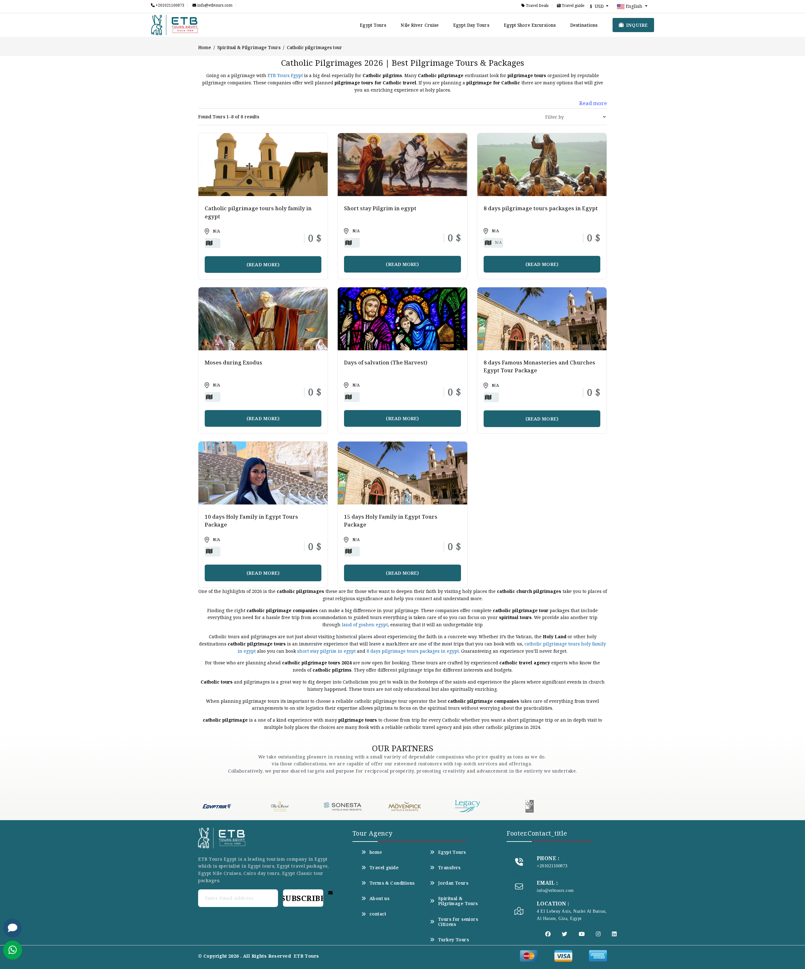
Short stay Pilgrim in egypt (380, 208)
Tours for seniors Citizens (458, 922)
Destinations (583, 25)
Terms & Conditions (392, 883)
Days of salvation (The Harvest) (385, 362)
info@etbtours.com (214, 5)
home (375, 852)
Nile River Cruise (420, 25)
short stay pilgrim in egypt (326, 651)
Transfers (449, 867)
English (634, 6)
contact (377, 913)
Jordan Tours (453, 883)
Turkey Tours (453, 939)
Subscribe (303, 898)
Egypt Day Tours (471, 25)
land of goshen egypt (365, 625)
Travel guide (573, 6)
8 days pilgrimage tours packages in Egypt (541, 208)
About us (379, 898)
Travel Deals (537, 6)
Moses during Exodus (233, 362)
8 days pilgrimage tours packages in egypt (413, 651)
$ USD (597, 6)
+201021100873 (169, 5)
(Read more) (263, 264)
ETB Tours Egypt (285, 75)
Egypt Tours (373, 25)
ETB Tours (306, 956)
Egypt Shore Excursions (530, 25)
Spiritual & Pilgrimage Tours (248, 47)
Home (204, 47)
